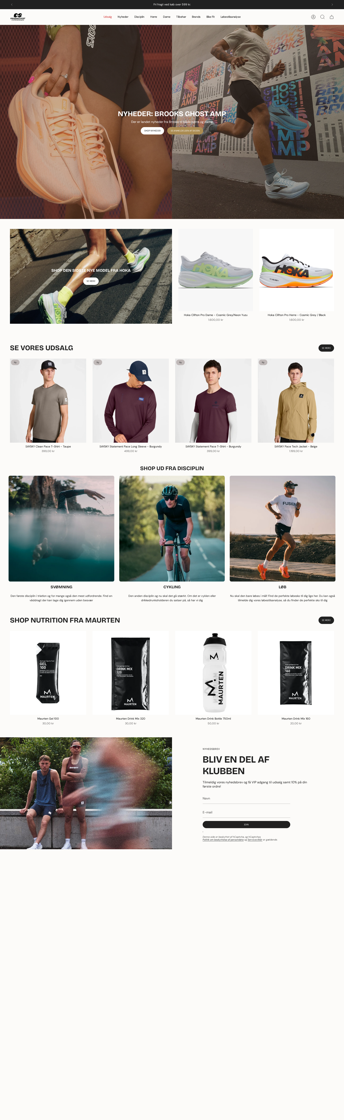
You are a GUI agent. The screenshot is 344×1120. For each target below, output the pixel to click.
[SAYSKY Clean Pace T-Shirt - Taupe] (48, 400)
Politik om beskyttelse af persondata (223, 839)
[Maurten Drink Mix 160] (296, 673)
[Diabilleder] (172, 122)
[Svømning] (61, 529)
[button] (139, 17)
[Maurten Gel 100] (48, 673)
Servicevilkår (255, 839)
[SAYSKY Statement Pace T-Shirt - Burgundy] (213, 400)
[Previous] (12, 4)
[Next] (332, 4)
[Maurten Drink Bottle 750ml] (213, 673)
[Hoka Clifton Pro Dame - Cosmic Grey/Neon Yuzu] (215, 270)
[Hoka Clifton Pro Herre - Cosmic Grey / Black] (296, 270)
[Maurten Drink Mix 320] (131, 673)
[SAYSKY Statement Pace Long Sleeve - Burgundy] (131, 400)
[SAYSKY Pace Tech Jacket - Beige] (296, 400)
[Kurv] (331, 17)
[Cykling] (172, 529)
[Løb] (282, 529)
